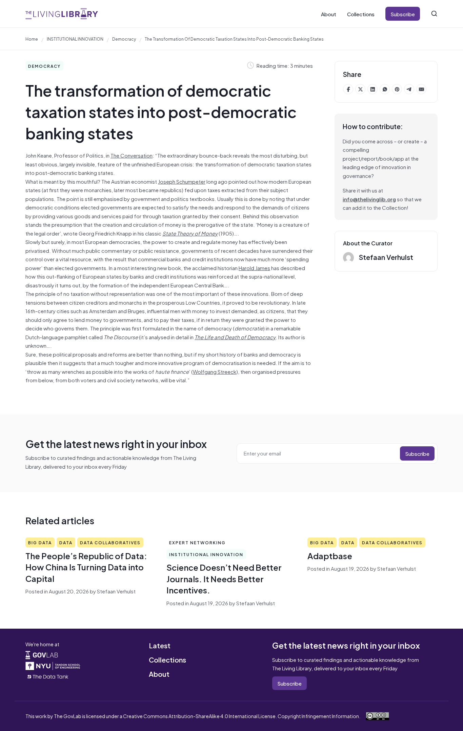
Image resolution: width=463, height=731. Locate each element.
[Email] (421, 89)
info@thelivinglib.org (369, 199)
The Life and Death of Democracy (235, 336)
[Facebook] (348, 89)
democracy (124, 38)
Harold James (254, 267)
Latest (159, 645)
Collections (361, 13)
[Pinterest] (397, 89)
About (328, 13)
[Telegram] (409, 89)
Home (31, 38)
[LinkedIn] (372, 89)
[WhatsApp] (385, 89)
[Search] (434, 13)
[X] (360, 89)
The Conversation (131, 155)
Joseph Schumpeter (181, 181)
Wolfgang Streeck (214, 371)
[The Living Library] (61, 13)
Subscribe (402, 13)
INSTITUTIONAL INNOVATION (75, 38)
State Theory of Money (190, 233)
